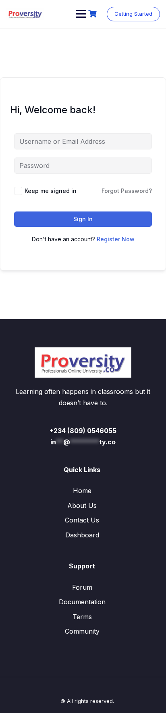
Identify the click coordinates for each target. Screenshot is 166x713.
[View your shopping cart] (93, 14)
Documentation (82, 602)
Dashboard (82, 535)
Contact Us (82, 520)
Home (82, 491)
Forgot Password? (127, 190)
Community (82, 631)
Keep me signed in (51, 190)
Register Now (116, 239)
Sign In (83, 219)
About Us (82, 506)
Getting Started (133, 13)
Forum (82, 587)
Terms (82, 617)
